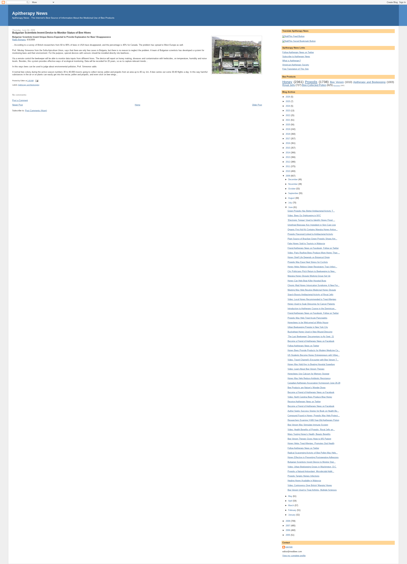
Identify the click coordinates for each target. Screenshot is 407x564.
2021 (288, 120)
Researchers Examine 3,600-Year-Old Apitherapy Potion (313, 420)
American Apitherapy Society (295, 65)
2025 (288, 101)
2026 (288, 97)
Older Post (257, 105)
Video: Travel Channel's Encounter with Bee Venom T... (313, 360)
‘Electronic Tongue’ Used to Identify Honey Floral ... (311, 220)
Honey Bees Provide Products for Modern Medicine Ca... (314, 350)
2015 (288, 148)
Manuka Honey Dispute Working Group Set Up (309, 276)
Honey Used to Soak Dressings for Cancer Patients (311, 304)
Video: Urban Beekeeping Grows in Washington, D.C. (312, 467)
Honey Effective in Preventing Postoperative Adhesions (313, 457)
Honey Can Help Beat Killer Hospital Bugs (307, 281)
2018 (288, 134)
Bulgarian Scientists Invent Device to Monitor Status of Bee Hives (51, 32)
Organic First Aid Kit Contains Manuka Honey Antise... (313, 229)
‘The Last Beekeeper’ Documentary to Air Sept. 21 (311, 336)
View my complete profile (294, 555)
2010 (288, 171)
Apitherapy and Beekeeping (28, 85)
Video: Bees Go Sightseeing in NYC (304, 215)
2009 (288, 176)
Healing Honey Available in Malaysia (304, 480)
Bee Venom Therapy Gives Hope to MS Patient (309, 439)
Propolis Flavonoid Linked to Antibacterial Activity (310, 234)
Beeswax (336, 85)
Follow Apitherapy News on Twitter (298, 52)
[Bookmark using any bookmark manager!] (299, 41)
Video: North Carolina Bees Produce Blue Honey (310, 397)
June (290, 207)
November (293, 184)
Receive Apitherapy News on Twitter (304, 401)
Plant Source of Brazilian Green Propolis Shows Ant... (312, 239)
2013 (288, 157)
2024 (288, 106)
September (293, 193)
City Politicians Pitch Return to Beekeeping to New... (312, 271)
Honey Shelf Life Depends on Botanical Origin (309, 257)
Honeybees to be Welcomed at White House (308, 322)
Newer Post (17, 105)
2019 (288, 129)
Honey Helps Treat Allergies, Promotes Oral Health (311, 443)
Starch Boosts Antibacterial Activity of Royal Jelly (310, 294)
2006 (288, 530)
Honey (287, 82)
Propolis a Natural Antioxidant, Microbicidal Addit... (311, 471)
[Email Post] (36, 81)
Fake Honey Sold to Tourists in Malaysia (306, 243)
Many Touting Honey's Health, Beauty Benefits (309, 434)
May (290, 496)
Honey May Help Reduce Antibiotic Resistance (309, 378)
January (292, 515)
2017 (288, 138)
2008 (288, 521)
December (293, 179)
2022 (288, 115)
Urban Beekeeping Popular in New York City (308, 327)
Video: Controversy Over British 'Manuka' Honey (310, 485)
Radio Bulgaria (19, 39)
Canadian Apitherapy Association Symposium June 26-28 (314, 383)
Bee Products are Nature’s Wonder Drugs (307, 387)
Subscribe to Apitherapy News (296, 56)
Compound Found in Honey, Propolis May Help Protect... (314, 415)
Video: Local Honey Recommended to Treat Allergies (312, 299)
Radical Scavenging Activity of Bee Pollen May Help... (313, 453)
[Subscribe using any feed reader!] (293, 36)
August (291, 198)
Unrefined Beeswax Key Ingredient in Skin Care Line (312, 225)
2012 (288, 162)
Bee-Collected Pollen (314, 85)
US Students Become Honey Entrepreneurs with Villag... (314, 355)
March (291, 505)
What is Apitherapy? (291, 60)
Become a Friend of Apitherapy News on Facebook (311, 341)
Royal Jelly (288, 85)
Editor (289, 547)
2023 (288, 110)
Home (137, 105)
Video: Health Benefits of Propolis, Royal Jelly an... (311, 429)
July (290, 202)
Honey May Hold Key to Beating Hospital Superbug (311, 364)
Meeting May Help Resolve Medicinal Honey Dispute (312, 290)
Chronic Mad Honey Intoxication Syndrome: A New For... (313, 285)
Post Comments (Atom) (36, 110)
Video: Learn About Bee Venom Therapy (306, 369)
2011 (288, 166)
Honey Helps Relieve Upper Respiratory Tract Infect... (312, 267)
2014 (288, 152)
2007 (288, 525)
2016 (288, 143)
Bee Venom (337, 82)
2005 (288, 535)
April (290, 501)
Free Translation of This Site (295, 69)
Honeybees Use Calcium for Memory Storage (308, 374)
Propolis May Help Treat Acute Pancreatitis (307, 318)
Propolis (311, 82)
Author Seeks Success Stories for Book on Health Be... (313, 411)
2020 (288, 124)
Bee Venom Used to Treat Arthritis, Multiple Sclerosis (312, 490)
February (292, 510)
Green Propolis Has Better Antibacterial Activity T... (311, 211)
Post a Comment (20, 100)
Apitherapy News (30, 13)
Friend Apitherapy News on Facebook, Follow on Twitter (313, 248)
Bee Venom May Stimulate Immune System (308, 425)
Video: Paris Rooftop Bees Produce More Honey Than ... (314, 253)
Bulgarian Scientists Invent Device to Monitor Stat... (312, 462)
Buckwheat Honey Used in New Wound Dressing (310, 332)
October (292, 188)
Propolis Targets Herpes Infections (303, 476)
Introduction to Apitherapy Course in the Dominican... (312, 308)
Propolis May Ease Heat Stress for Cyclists (308, 262)
